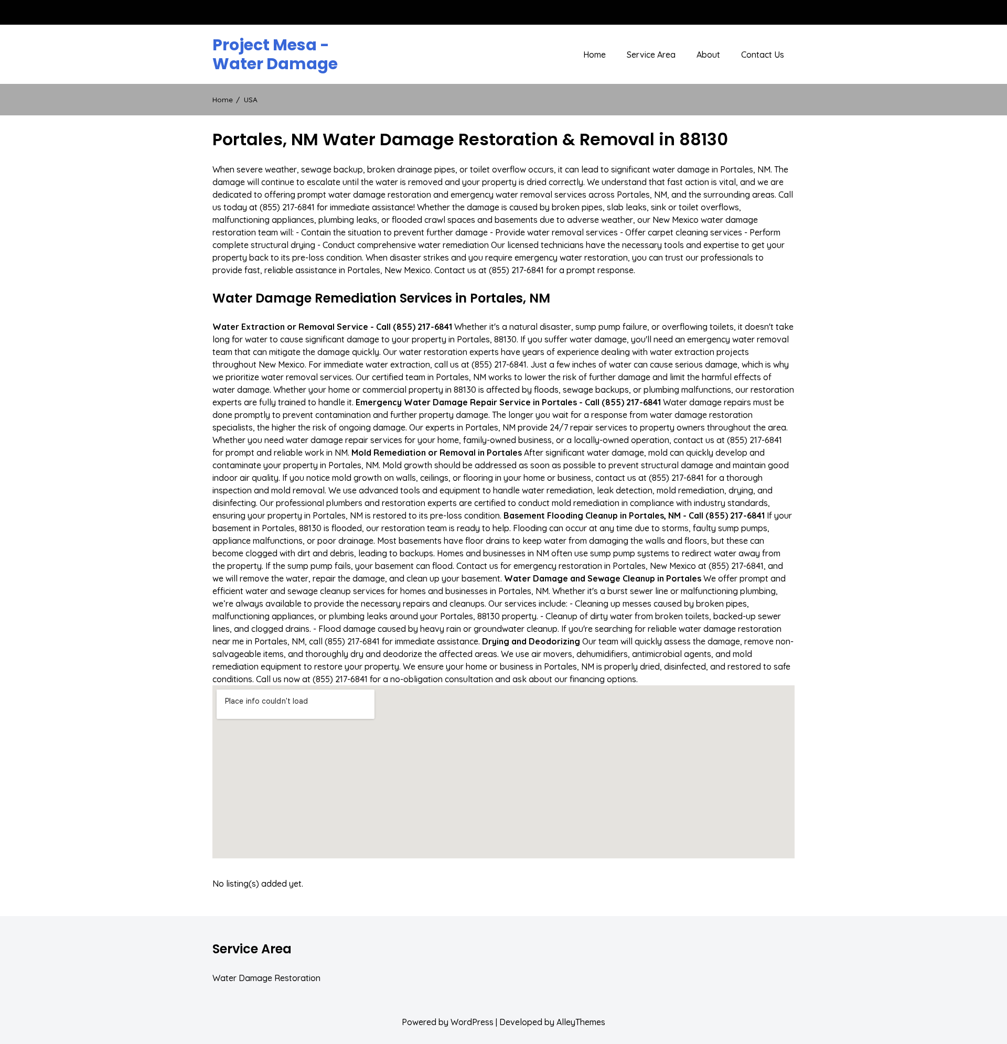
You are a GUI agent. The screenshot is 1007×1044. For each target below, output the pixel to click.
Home (594, 54)
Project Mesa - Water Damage (275, 54)
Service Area (651, 54)
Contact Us (762, 54)
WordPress (472, 1022)
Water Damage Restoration (266, 978)
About (708, 54)
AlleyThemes (580, 1022)
